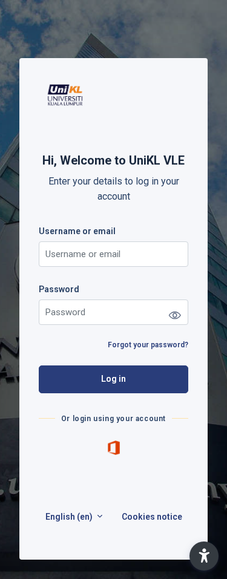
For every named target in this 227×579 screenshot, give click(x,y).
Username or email (77, 231)
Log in (113, 379)
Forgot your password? (148, 345)
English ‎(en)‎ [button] (69, 517)
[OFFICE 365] (114, 447)
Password (59, 289)
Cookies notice (152, 517)
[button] (204, 556)
